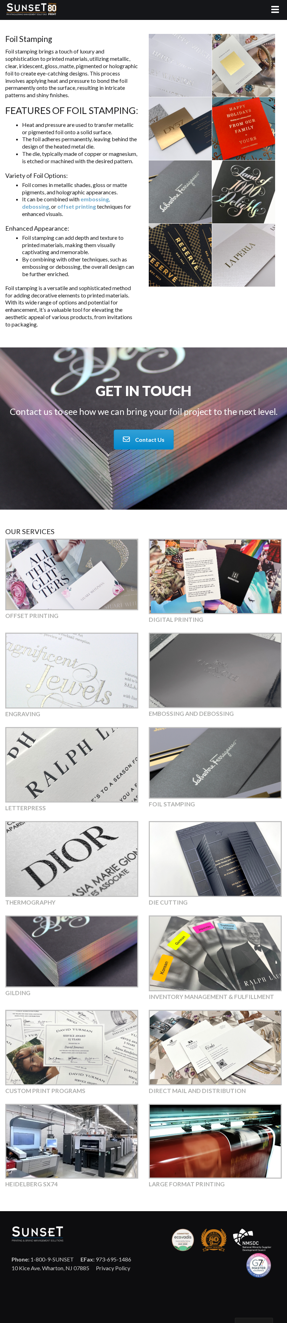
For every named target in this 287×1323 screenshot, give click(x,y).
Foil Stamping (172, 804)
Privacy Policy (113, 1268)
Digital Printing (176, 619)
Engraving (22, 714)
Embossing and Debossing (191, 713)
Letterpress (25, 808)
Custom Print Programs (45, 1090)
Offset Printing (31, 615)
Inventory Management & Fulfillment (211, 996)
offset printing (76, 206)
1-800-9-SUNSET (43, 1259)
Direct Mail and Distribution (197, 1090)
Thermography (30, 902)
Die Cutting (168, 902)
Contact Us (149, 439)
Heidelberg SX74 (31, 1184)
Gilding (17, 993)
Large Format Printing (187, 1184)
